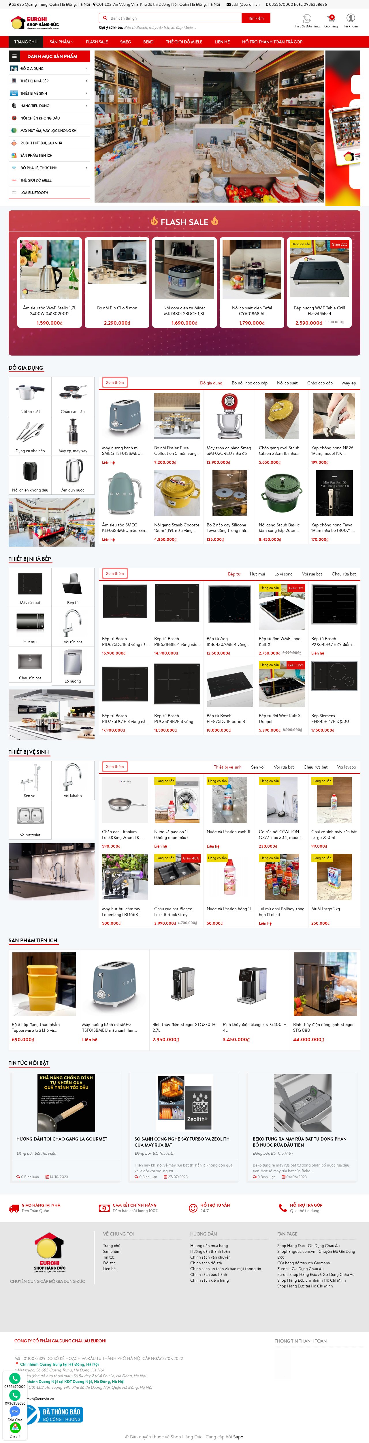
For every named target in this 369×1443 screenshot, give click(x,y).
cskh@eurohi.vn (245, 4)
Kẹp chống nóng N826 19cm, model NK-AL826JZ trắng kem (332, 451)
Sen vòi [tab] (257, 767)
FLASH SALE (184, 222)
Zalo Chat (15, 1420)
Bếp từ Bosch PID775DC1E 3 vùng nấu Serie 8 (125, 718)
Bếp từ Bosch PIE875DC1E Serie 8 (226, 718)
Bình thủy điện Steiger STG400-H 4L (255, 1027)
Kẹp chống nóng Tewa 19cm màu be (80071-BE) (331, 528)
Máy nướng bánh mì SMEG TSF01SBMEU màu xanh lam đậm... (108, 1027)
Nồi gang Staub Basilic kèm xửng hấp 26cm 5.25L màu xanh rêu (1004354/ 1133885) (279, 528)
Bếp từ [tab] (234, 574)
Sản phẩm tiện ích (36, 155)
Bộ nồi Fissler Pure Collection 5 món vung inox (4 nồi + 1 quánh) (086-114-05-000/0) (175, 451)
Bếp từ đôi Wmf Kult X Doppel (280, 718)
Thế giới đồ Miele (184, 41)
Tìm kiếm (256, 18)
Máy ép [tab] (349, 383)
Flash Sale (97, 41)
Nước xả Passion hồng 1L (229, 908)
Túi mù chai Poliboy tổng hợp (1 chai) (281, 911)
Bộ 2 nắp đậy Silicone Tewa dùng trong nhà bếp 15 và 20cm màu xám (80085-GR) (226, 528)
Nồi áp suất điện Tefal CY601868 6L (252, 310)
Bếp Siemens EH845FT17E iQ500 (330, 718)
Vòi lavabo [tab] (346, 767)
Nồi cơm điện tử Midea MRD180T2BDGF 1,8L (184, 310)
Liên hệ (222, 41)
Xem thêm (115, 382)
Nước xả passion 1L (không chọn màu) (171, 834)
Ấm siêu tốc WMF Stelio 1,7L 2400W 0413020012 (49, 310)
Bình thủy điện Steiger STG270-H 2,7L (184, 1027)
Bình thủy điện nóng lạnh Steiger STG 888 (323, 1027)
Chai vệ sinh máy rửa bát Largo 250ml (334, 834)
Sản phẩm (60, 41)
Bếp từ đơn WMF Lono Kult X (279, 641)
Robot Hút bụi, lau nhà (41, 143)
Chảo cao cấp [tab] (320, 383)
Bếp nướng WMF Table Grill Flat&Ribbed (319, 310)
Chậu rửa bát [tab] (344, 574)
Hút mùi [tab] (257, 574)
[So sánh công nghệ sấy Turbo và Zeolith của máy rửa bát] (184, 1103)
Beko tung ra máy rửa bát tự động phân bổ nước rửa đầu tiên (300, 1142)
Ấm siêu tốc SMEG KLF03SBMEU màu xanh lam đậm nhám (124, 528)
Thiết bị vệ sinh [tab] (228, 767)
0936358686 (315, 4)
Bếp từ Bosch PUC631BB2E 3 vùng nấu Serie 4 (173, 718)
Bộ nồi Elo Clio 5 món (117, 308)
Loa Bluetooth (34, 192)
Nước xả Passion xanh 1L (229, 831)
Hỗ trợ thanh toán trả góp (272, 41)
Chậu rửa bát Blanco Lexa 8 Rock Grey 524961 (173, 911)
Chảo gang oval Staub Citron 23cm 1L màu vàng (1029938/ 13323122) (279, 451)
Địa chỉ (15, 1436)
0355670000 (281, 4)
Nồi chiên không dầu (40, 118)
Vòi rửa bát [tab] (312, 574)
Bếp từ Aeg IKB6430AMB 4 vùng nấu (226, 641)
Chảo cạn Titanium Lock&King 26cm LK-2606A (121, 834)
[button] (350, 20)
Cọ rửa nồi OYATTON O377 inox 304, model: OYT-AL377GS (280, 834)
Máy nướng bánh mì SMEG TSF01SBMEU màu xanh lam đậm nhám (125, 451)
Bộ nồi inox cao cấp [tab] (250, 383)
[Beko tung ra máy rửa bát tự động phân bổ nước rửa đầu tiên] (302, 1103)
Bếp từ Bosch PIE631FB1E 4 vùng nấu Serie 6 (175, 641)
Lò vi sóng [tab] (283, 574)
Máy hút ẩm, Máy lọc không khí (48, 130)
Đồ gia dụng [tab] (211, 383)
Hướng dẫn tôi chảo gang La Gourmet (61, 1139)
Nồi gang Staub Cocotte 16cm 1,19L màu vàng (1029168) (176, 528)
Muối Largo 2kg (325, 908)
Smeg (125, 41)
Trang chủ (25, 41)
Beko (148, 41)
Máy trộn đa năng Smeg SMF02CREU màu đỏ (229, 450)
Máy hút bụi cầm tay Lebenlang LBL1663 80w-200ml (121, 911)
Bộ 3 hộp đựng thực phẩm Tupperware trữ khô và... (36, 1027)
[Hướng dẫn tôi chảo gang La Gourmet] (66, 1103)
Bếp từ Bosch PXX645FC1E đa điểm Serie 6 (331, 641)
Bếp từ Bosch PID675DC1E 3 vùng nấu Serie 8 (125, 641)
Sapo (238, 1436)
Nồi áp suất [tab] (287, 383)
